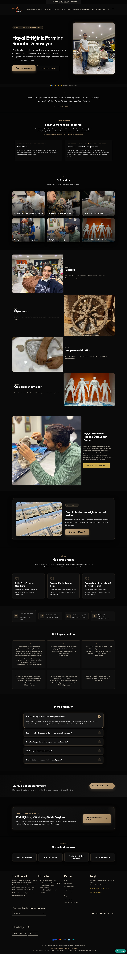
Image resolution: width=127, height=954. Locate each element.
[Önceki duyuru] (44, 2)
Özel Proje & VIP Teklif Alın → (96, 466)
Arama (66, 880)
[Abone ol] (44, 913)
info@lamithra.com (96, 892)
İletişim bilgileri (82, 950)
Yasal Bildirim (68, 899)
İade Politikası (68, 883)
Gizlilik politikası (50, 950)
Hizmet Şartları (68, 893)
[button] (104, 9)
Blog (65, 896)
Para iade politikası (38, 950)
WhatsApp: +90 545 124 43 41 (99, 888)
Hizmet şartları (61, 950)
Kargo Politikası (69, 890)
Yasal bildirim (92, 950)
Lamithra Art (51, 945)
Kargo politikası (71, 950)
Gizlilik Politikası (69, 887)
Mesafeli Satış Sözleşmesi (71, 902)
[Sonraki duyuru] (83, 2)
